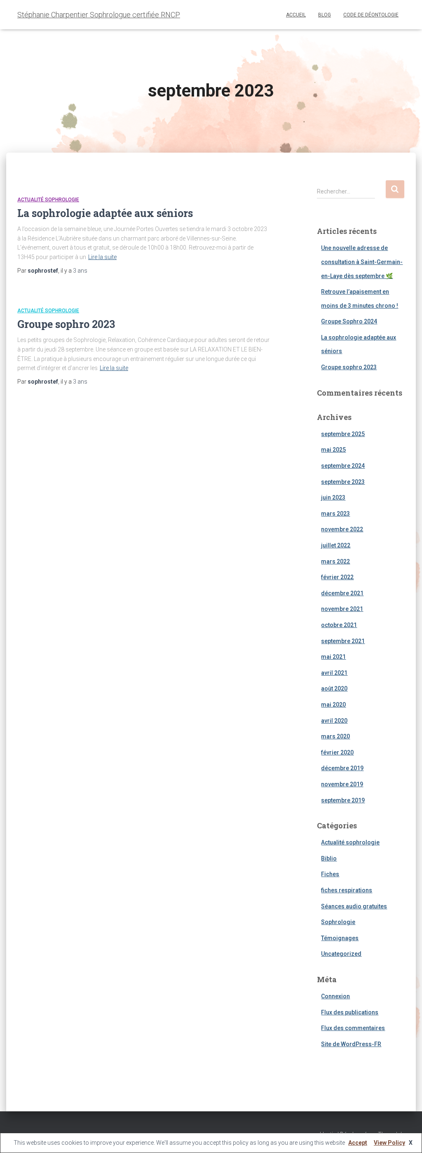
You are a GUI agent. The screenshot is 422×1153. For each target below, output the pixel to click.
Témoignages (340, 938)
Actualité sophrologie (48, 200)
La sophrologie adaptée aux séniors (105, 213)
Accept (357, 1142)
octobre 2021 (339, 625)
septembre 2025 (343, 434)
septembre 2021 (343, 641)
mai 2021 (333, 656)
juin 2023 (333, 497)
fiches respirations (346, 890)
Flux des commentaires (353, 1028)
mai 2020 (333, 704)
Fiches (330, 874)
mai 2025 (333, 449)
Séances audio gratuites (354, 906)
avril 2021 (334, 673)
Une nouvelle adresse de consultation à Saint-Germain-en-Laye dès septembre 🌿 (362, 262)
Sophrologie (338, 922)
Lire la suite (102, 257)
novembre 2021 (342, 609)
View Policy (389, 1142)
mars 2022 (335, 561)
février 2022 (337, 577)
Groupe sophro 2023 (66, 324)
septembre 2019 (343, 800)
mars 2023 (335, 513)
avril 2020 (334, 720)
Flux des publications (349, 1012)
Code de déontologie (371, 15)
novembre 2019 (342, 784)
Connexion (335, 996)
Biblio (329, 858)
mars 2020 (335, 736)
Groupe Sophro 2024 (349, 321)
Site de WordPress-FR (351, 1044)
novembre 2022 (342, 529)
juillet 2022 (335, 545)
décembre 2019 (342, 768)
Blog (324, 15)
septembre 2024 (343, 465)
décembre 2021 (342, 593)
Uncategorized (341, 953)
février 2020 (337, 752)
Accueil (296, 15)
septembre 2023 (343, 482)
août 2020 (334, 688)
